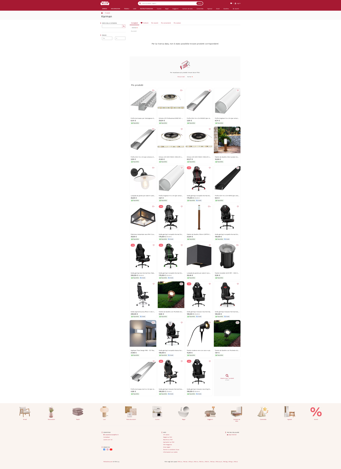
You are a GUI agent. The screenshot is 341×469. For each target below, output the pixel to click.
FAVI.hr (207, 461)
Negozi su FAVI (167, 437)
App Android (232, 434)
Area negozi (166, 447)
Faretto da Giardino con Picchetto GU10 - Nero (229, 350)
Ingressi (289, 419)
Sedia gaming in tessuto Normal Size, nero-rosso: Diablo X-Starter (236, 312)
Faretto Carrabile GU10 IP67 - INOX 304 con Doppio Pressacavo (234, 273)
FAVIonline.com (108, 461)
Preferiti (145, 23)
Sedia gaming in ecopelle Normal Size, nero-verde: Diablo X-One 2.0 (180, 273)
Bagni (183, 419)
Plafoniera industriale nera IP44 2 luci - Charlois (146, 234)
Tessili (78, 419)
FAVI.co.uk (219, 461)
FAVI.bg (225, 461)
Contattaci (106, 437)
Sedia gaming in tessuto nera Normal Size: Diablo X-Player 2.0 (206, 312)
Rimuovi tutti (181, 76)
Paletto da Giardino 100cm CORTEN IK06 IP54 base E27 (204, 234)
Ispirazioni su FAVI (168, 442)
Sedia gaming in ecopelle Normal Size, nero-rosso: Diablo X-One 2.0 (208, 195)
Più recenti (154, 23)
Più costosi (177, 23)
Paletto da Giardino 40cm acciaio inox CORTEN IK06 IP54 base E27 (235, 157)
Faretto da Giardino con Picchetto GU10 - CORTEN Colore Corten (179, 312)
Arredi (25, 419)
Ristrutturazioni (131, 419)
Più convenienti (166, 23)
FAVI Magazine (167, 444)
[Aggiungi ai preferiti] (209, 90)
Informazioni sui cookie (170, 452)
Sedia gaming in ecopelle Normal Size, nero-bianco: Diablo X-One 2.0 (180, 234)
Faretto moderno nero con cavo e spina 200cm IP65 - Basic (205, 350)
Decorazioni (51, 419)
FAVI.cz (180, 461)
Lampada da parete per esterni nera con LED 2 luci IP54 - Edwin (207, 273)
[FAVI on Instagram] (107, 449)
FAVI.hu (201, 461)
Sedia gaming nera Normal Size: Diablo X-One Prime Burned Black (151, 273)
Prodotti (107, 13)
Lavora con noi (107, 439)
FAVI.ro (196, 461)
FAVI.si (236, 461)
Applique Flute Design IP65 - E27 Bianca (143, 350)
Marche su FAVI (168, 439)
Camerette (263, 419)
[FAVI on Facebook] (104, 449)
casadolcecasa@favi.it (112, 434)
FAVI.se (212, 461)
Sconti (316, 419)
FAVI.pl (191, 461)
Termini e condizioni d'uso (171, 449)
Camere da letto (236, 420)
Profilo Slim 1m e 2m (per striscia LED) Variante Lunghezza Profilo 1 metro (154, 157)
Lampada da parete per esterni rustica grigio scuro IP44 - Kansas (151, 195)
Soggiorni (210, 419)
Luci (104, 419)
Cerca (199, 3)
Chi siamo (166, 434)
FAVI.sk (185, 461)
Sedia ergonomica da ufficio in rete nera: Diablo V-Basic (148, 312)
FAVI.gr (230, 461)
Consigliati (134, 23)
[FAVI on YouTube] (111, 449)
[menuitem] (104, 9)
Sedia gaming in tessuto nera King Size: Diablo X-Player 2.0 (205, 389)
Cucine (157, 419)
